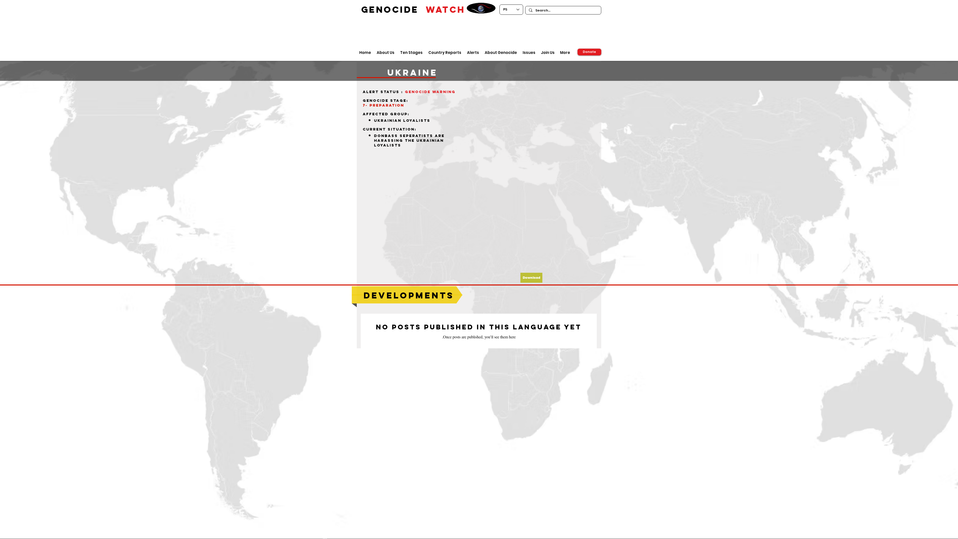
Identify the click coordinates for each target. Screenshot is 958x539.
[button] (531, 278)
